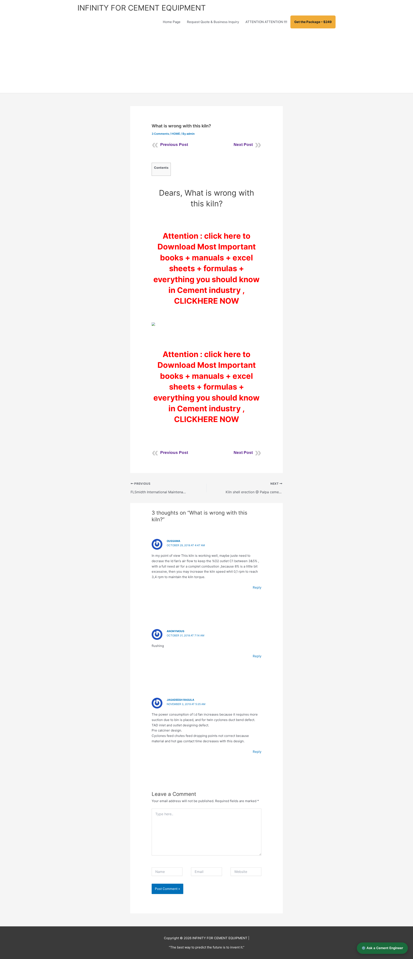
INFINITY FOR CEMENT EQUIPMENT (141, 7)
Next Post (243, 144)
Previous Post (174, 144)
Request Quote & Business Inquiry (213, 22)
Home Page (171, 22)
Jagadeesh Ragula (180, 699)
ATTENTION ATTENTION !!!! (266, 22)
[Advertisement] (206, 61)
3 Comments (160, 133)
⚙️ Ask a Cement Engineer (382, 948)
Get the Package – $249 (313, 22)
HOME (175, 133)
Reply (257, 587)
